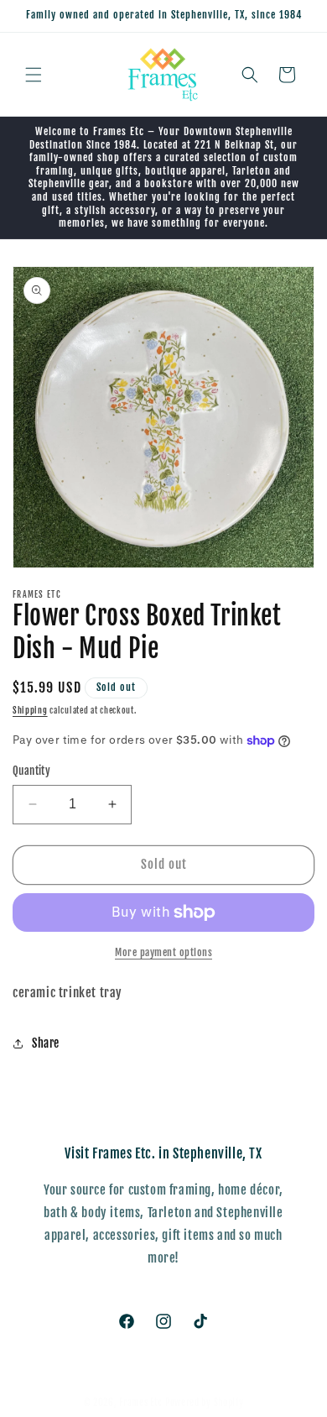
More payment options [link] (163, 952)
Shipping (30, 710)
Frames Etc (142, 1403)
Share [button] (46, 1043)
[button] (33, 74)
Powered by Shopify (204, 1403)
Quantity (31, 770)
